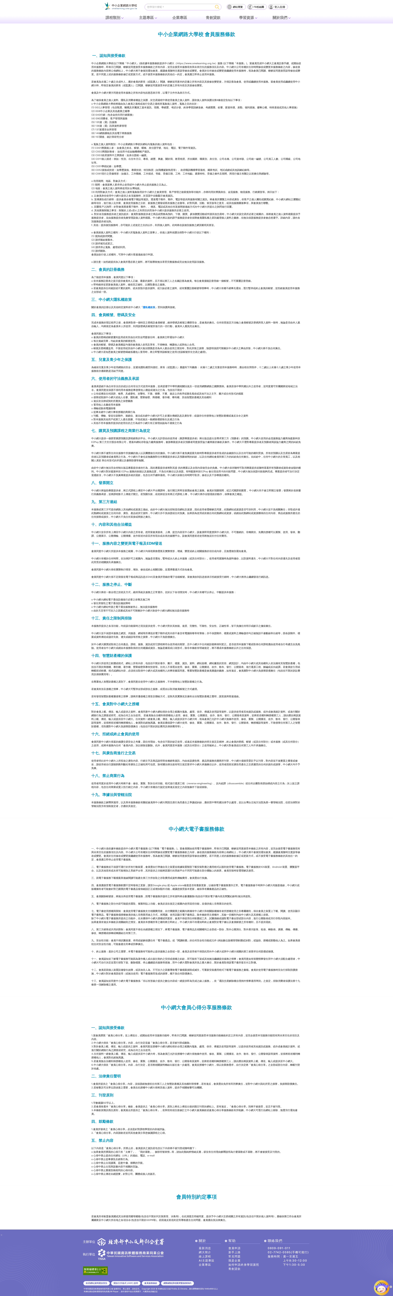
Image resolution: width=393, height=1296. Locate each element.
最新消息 (205, 1248)
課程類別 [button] (113, 17)
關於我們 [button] (280, 17)
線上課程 (205, 1256)
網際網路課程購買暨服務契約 (177, 1283)
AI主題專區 (206, 1260)
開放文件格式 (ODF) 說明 (126, 1283)
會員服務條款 (150, 1283)
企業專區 (179, 17)
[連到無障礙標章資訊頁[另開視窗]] (95, 1270)
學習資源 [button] (246, 17)
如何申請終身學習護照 (243, 1264)
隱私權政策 (149, 307)
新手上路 (234, 1252)
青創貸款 (213, 17)
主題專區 (146, 17)
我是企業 (234, 1260)
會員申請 (234, 1248)
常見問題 (234, 1256)
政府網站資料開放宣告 (96, 1283)
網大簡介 (205, 1252)
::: (103, 7)
